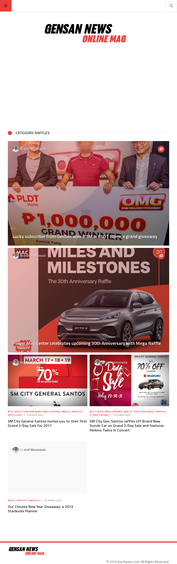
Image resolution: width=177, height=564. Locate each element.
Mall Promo (51, 411)
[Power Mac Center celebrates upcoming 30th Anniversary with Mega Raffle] (88, 300)
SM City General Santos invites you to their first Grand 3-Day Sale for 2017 (47, 423)
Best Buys (15, 411)
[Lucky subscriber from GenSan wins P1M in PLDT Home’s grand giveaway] (88, 193)
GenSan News (32, 411)
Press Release (144, 411)
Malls (66, 411)
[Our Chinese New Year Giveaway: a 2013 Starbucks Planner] (47, 467)
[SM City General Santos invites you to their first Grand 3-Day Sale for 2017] (47, 380)
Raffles (77, 411)
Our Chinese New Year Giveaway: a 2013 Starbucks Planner (40, 509)
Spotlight (15, 415)
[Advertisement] (88, 87)
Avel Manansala (34, 149)
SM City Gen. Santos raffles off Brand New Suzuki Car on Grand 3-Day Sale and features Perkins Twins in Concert (127, 425)
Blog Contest (17, 500)
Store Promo (99, 415)
